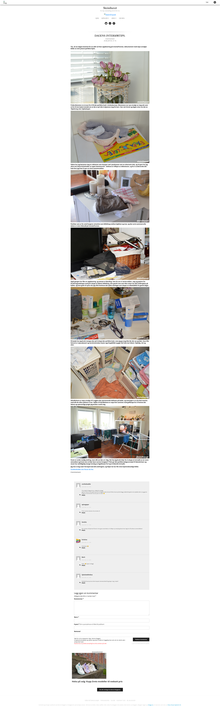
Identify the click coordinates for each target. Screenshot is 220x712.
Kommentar (79, 599)
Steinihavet (110, 8)
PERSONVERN (104, 700)
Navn (76, 617)
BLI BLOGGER (131, 700)
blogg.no (150, 705)
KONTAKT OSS (121, 700)
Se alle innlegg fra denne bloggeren (110, 689)
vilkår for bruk (143, 643)
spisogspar (85, 504)
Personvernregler (137, 643)
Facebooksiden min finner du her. (82, 469)
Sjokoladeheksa (87, 575)
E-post (89, 624)
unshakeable (86, 484)
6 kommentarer (110, 39)
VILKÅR (113, 700)
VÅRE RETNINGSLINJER (92, 700)
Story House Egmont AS (174, 705)
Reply (83, 495)
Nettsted (77, 631)
